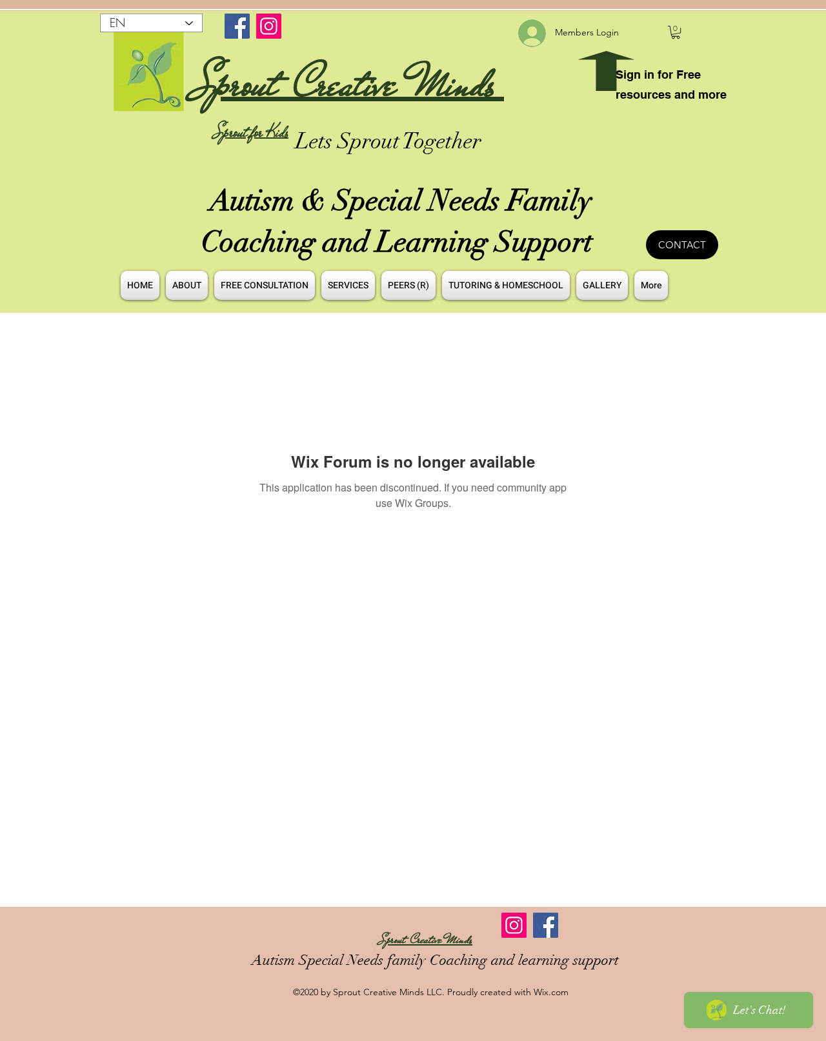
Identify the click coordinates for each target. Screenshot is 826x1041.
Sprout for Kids (251, 132)
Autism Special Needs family (339, 960)
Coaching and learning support (522, 960)
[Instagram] (268, 26)
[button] (675, 32)
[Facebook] (237, 26)
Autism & (271, 201)
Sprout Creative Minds (348, 83)
